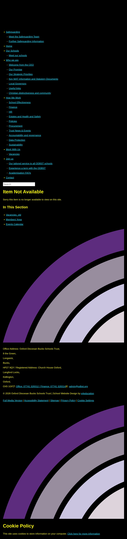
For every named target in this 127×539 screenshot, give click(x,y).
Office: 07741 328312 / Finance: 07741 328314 (41, 386)
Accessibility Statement (36, 400)
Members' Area (14, 219)
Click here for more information (83, 533)
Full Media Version (12, 400)
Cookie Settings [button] (85, 400)
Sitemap (54, 400)
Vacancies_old (13, 214)
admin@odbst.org (78, 386)
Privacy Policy (68, 400)
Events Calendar (14, 224)
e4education (87, 393)
